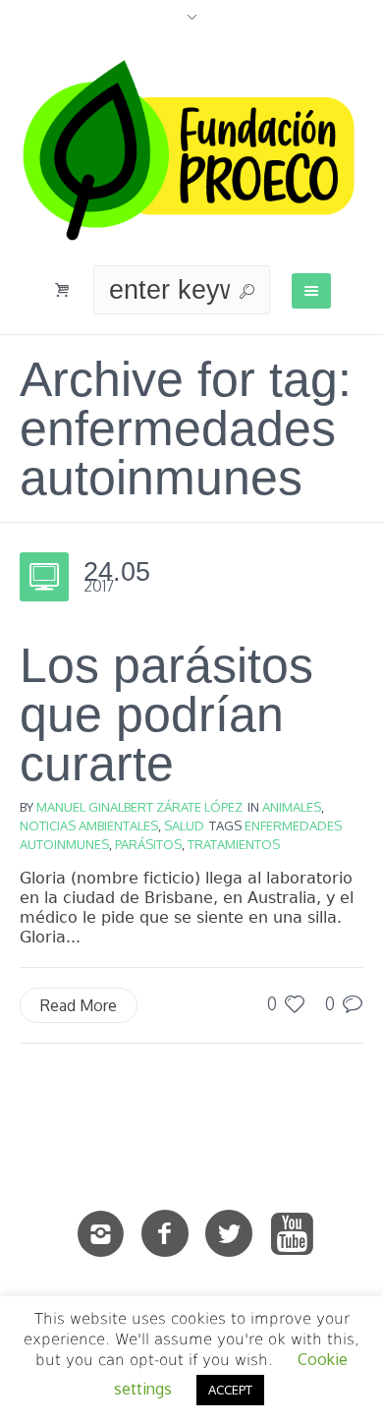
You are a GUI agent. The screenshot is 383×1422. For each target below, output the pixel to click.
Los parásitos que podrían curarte (166, 714)
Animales (291, 807)
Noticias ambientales (89, 825)
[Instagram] (101, 1234)
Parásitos (148, 844)
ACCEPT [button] (230, 1389)
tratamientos (234, 844)
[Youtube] (292, 1234)
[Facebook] (165, 1234)
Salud (184, 825)
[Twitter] (228, 1234)
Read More (78, 1005)
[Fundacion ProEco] (191, 150)
